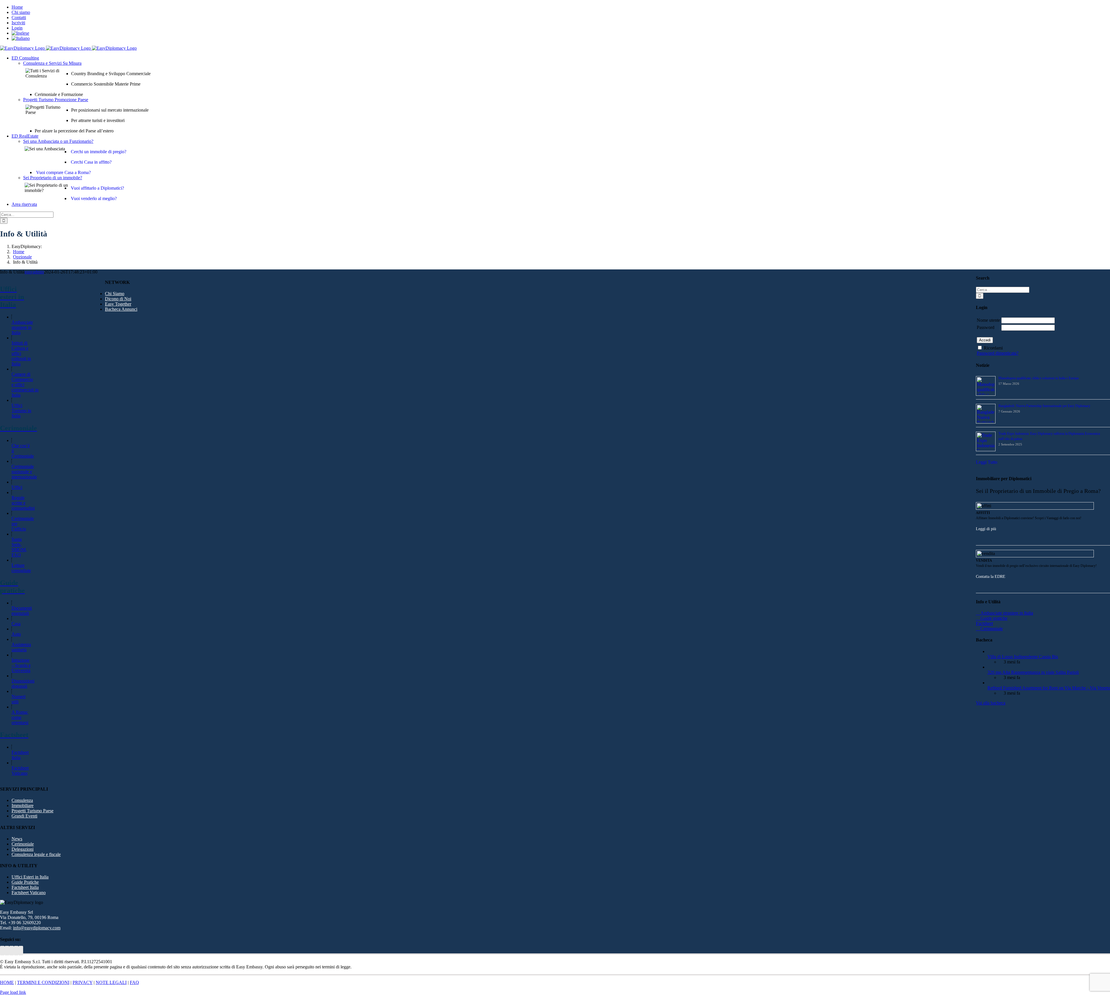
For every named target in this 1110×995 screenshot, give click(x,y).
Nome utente (988, 320)
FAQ (134, 982)
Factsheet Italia (20, 755)
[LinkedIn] (11, 950)
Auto (16, 634)
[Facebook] (16, 950)
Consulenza (22, 800)
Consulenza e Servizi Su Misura (52, 63)
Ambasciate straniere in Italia (22, 327)
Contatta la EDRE (990, 576)
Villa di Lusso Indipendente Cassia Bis (1022, 656)
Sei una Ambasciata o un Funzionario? (58, 141)
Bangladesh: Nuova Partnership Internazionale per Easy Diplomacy (1044, 406)
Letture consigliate (21, 568)
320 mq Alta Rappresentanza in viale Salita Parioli (1033, 672)
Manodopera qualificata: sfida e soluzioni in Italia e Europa (1038, 378)
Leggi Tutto (986, 462)
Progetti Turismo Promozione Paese (55, 99)
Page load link (13, 992)
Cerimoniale (23, 844)
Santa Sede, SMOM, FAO (19, 547)
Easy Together (118, 304)
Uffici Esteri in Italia (30, 876)
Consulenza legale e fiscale (36, 854)
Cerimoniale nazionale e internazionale (24, 471)
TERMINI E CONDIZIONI (43, 982)
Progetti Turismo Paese (32, 810)
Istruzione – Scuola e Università (21, 665)
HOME (7, 982)
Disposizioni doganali (23, 683)
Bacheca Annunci (121, 309)
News (17, 838)
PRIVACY (82, 982)
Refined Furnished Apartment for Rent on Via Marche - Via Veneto (1048, 687)
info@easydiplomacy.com (36, 927)
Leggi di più (986, 529)
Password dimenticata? (997, 353)
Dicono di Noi (118, 298)
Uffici (17, 487)
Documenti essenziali (22, 611)
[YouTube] (7, 950)
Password (985, 327)
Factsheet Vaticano (20, 770)
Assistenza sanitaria (21, 647)
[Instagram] (20, 950)
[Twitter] (2, 950)
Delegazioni (23, 849)
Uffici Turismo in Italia (21, 410)
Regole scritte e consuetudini (23, 503)
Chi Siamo (114, 293)
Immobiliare (23, 805)
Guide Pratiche (25, 882)
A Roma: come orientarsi (20, 717)
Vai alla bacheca (990, 702)
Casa (16, 623)
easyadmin (34, 271)
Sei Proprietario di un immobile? (52, 177)
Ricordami (993, 347)
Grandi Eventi (24, 815)
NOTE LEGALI (111, 982)
